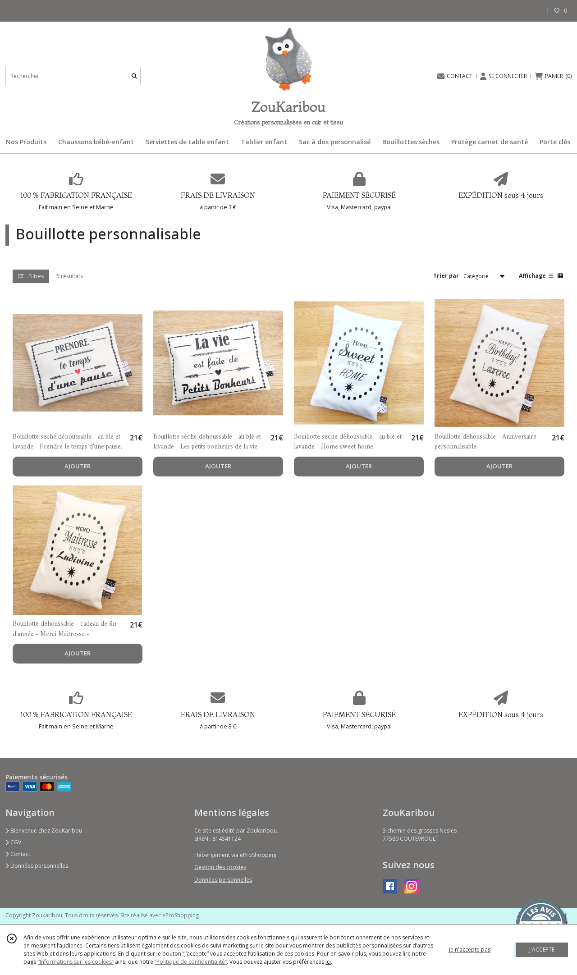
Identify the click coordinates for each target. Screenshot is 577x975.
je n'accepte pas (469, 949)
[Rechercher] (134, 76)
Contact (19, 854)
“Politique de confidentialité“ (191, 962)
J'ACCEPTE (541, 949)
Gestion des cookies (220, 867)
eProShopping (180, 915)
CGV (15, 842)
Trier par (446, 275)
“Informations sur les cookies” (76, 962)
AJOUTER (77, 466)
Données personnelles (38, 866)
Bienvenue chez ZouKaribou (45, 830)
